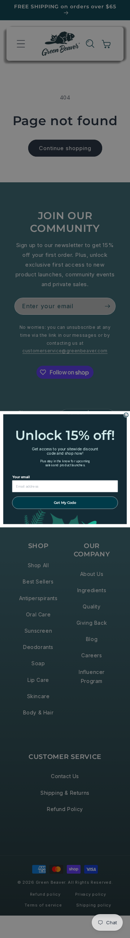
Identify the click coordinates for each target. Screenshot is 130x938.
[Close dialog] (126, 415)
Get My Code (65, 502)
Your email (21, 477)
